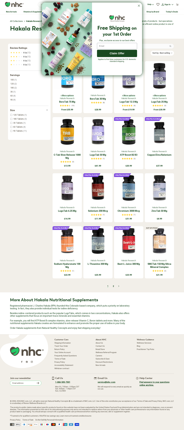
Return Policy (59, 349)
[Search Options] (171, 46)
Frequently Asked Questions (65, 356)
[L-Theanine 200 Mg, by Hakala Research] (98, 240)
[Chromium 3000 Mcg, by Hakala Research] (128, 187)
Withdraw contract (61, 368)
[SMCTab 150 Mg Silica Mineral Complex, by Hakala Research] (159, 240)
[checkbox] (29, 52)
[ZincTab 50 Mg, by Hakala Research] (159, 187)
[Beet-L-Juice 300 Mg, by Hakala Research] (128, 240)
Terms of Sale (59, 359)
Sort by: (161, 53)
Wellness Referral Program (106, 352)
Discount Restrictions (104, 362)
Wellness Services (144, 343)
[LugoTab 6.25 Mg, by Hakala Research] (67, 187)
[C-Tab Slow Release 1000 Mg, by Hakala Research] (67, 131)
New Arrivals (100, 365)
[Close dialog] (139, 6)
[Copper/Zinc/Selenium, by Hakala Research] (159, 131)
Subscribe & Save (103, 359)
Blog (138, 346)
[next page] (118, 286)
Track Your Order (61, 346)
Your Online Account (62, 352)
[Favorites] (157, 4)
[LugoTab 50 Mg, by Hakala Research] (98, 131)
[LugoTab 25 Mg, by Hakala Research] (159, 75)
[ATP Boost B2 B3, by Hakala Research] (128, 131)
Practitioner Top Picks (145, 349)
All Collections (16, 21)
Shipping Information (62, 343)
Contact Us (100, 346)
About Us (99, 343)
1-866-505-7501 (62, 382)
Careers (99, 356)
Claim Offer (117, 53)
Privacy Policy (59, 362)
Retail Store (100, 349)
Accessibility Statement (63, 365)
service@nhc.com (106, 382)
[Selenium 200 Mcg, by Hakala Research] (98, 187)
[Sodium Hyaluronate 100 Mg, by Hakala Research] (67, 240)
